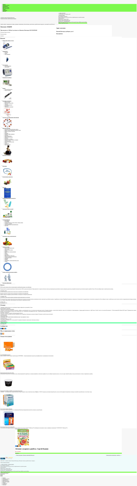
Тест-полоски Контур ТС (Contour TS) (7, 426)
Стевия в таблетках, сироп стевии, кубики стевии (14, 222)
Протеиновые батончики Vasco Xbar (7, 372)
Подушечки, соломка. (9, 138)
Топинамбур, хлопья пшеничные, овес (12, 260)
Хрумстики (7, 143)
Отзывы (4, 9)
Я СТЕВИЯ (7, 221)
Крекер (6, 250)
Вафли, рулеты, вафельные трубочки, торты (13, 130)
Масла (6, 252)
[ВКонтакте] (1, 328)
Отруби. (6, 253)
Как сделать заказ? (6, 8)
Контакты (4, 11)
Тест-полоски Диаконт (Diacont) (6, 408)
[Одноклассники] (4, 328)
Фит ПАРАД (7, 220)
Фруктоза (6, 225)
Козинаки (6, 133)
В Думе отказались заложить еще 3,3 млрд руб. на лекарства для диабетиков (14, 291)
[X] (2, 328)
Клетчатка (6, 254)
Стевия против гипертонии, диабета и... (113, 455)
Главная (4, 4)
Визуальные (7, 66)
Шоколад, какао (7, 144)
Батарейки (7, 105)
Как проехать (59, 33)
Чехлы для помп (8, 90)
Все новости (2, 302)
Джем (6, 132)
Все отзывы (2, 323)
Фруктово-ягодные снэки (9, 141)
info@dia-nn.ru (31, 455)
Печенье (6, 137)
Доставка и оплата (6, 5)
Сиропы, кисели (8, 140)
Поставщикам (5, 6)
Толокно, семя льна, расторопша (11, 256)
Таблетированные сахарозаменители (11, 224)
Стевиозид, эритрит (8, 223)
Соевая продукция (8, 257)
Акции (6, 53)
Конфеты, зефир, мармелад (10, 134)
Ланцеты (6, 103)
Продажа (6, 52)
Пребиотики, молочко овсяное (10, 251)
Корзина (1, 474)
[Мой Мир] (5, 328)
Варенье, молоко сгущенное (10, 131)
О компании (5, 10)
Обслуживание (7, 54)
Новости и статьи (6, 7)
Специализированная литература (21, 428)
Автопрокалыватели (8, 104)
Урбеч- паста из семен (9, 249)
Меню (1, 475)
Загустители (7, 248)
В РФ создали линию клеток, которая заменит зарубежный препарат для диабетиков (15, 287)
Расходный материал (8, 89)
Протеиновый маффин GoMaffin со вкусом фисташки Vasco (11, 390)
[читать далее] (82, 310)
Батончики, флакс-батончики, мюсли (11, 129)
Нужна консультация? (4, 473)
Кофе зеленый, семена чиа (9, 255)
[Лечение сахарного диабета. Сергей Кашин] (23, 445)
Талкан (6, 261)
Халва (6, 142)
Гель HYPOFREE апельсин (5, 354)
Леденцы (6, 135)
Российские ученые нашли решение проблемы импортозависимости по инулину (15, 297)
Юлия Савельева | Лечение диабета (22, 455)
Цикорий (6, 258)
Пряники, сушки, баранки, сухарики (11, 139)
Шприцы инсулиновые (9, 106)
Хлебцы (6, 259)
